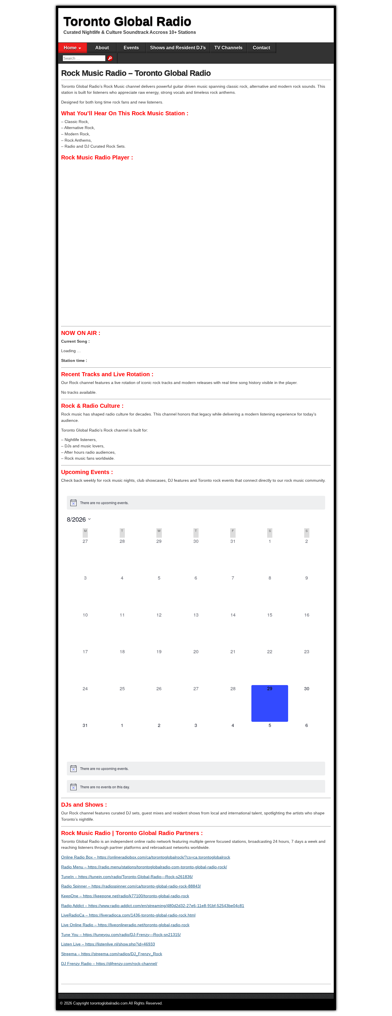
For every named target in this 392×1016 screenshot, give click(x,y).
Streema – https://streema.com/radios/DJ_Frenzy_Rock (111, 953)
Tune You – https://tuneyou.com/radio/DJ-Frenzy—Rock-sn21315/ (121, 934)
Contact (261, 47)
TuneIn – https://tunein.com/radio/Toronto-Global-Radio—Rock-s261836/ (127, 876)
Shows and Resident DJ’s (178, 47)
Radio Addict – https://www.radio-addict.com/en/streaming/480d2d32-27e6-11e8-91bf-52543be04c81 (152, 905)
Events (131, 47)
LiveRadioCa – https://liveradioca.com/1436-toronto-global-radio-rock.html (128, 915)
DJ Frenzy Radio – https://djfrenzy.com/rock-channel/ (109, 963)
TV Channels (228, 47)
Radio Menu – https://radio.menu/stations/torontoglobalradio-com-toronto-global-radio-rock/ (144, 867)
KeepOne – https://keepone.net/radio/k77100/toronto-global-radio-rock (125, 896)
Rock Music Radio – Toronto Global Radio (136, 73)
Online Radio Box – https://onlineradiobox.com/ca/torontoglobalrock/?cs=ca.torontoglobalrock (145, 857)
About (102, 47)
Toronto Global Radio (127, 21)
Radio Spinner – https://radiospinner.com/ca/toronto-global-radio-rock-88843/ (131, 886)
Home (70, 47)
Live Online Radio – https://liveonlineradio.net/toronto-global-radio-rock (125, 925)
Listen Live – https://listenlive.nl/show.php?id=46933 (108, 944)
